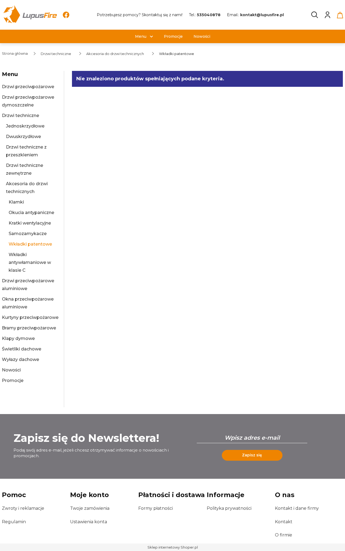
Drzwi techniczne (20, 115)
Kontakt (283, 521)
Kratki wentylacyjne (30, 223)
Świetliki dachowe (21, 349)
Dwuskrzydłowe (23, 136)
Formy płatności (155, 508)
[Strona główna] (29, 14)
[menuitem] (140, 36)
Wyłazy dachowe (20, 359)
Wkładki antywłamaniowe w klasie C (30, 262)
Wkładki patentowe (30, 244)
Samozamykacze (28, 233)
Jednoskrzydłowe (25, 126)
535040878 (208, 14)
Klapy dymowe (18, 338)
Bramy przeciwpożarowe (29, 327)
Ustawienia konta (88, 521)
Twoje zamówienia (89, 508)
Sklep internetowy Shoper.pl (172, 547)
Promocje (12, 380)
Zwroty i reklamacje (23, 508)
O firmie (283, 535)
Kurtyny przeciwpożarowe (30, 317)
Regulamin (14, 521)
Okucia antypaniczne (31, 212)
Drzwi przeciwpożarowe (28, 86)
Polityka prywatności (229, 508)
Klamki (16, 202)
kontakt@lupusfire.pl (262, 14)
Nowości (11, 370)
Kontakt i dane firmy (297, 508)
